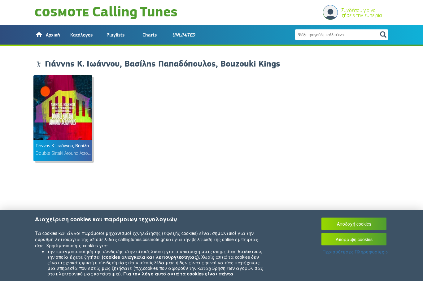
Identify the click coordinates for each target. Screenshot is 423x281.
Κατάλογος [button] (81, 35)
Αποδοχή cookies (354, 224)
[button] (47, 35)
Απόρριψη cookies (354, 239)
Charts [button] (149, 35)
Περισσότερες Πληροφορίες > (355, 252)
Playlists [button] (115, 35)
